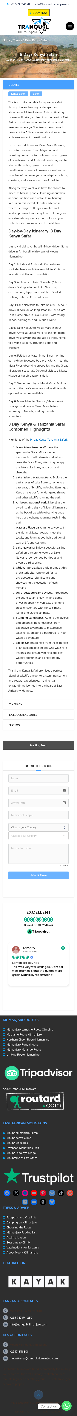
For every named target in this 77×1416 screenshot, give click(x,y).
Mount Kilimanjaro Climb (22, 1133)
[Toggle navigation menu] (70, 26)
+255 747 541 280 (21, 1317)
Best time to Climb (18, 1242)
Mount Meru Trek (17, 1143)
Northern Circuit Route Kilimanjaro (28, 1039)
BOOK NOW (40, 12)
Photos (14, 725)
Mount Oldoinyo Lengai (21, 1153)
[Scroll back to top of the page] (38, 1394)
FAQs (36, 1411)
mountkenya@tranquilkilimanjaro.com (34, 1358)
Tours (16, 40)
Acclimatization (16, 1237)
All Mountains (21, 1411)
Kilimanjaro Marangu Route (24, 1049)
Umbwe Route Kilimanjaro (23, 1054)
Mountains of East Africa (22, 1158)
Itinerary (15, 704)
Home (7, 40)
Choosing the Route (19, 1227)
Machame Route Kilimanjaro (24, 1034)
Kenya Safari (18, 93)
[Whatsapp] (66, 1406)
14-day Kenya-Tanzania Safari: (49, 439)
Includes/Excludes (22, 714)
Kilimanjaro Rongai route (22, 1044)
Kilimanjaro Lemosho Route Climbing (30, 1029)
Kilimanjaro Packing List (21, 1232)
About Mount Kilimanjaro (22, 1252)
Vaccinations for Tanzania (23, 1247)
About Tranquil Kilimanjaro (19, 1089)
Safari (36, 93)
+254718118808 (19, 1351)
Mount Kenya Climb (19, 1138)
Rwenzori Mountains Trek (23, 1148)
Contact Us (57, 1411)
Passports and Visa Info (21, 1217)
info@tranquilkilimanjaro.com (28, 1324)
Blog (45, 1411)
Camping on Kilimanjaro (22, 1222)
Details (13, 84)
